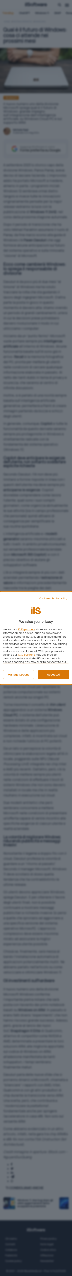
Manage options (18, 674)
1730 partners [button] (26, 629)
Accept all (53, 674)
